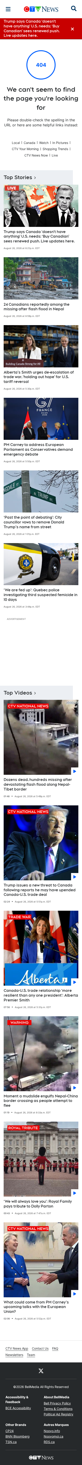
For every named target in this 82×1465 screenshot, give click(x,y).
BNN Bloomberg (17, 1436)
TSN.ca (11, 1442)
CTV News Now (36, 155)
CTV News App (16, 1348)
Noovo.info (52, 1431)
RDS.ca (49, 1442)
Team (31, 1355)
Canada (29, 143)
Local (16, 143)
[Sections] (8, 9)
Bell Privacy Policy (57, 1403)
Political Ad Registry (58, 1414)
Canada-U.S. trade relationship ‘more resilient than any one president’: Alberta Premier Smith (41, 995)
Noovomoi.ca (53, 1436)
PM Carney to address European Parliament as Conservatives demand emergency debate (38, 449)
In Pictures (60, 143)
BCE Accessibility (18, 1408)
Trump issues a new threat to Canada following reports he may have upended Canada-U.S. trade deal (40, 890)
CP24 (9, 1431)
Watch (44, 143)
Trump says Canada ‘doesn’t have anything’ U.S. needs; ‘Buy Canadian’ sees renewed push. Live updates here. (39, 237)
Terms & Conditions (58, 1409)
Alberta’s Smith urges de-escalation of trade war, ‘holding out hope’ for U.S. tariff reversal (39, 377)
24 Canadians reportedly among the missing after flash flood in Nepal (36, 306)
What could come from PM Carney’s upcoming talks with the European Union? (36, 1307)
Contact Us (40, 1348)
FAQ (55, 1348)
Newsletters (14, 1355)
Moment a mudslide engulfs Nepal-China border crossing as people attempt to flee (41, 1101)
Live (55, 155)
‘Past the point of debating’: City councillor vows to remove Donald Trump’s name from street (34, 522)
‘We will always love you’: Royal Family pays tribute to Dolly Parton (38, 1203)
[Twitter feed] (41, 1370)
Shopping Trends (55, 149)
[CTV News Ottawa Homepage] (41, 9)
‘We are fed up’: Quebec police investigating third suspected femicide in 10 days (40, 595)
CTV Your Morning (25, 149)
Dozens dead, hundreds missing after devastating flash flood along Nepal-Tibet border (38, 784)
